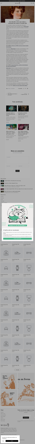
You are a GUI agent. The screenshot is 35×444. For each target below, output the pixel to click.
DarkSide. (4, 233)
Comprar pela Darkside (17, 238)
